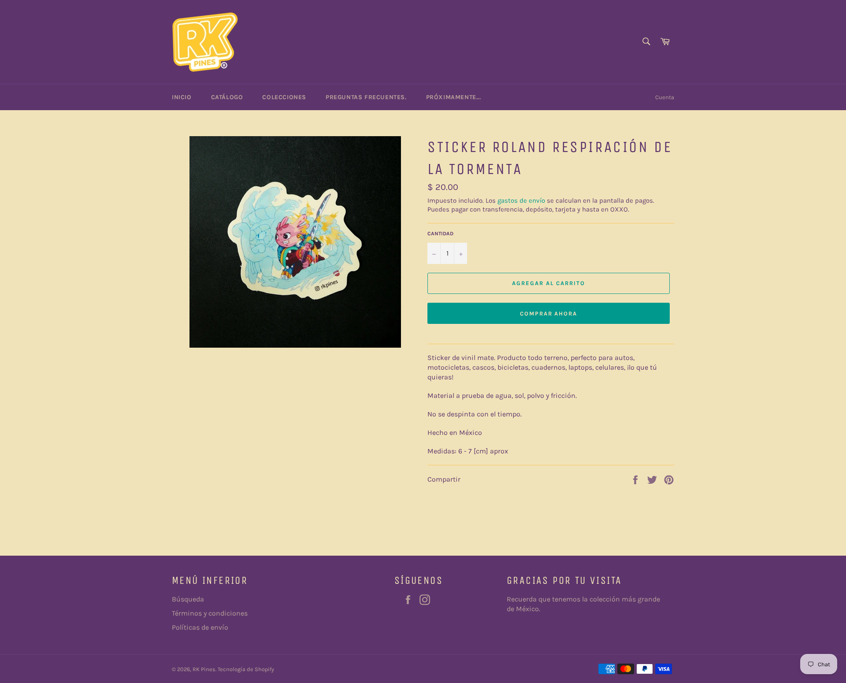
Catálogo (227, 97)
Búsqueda (188, 599)
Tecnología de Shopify (246, 669)
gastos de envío (521, 200)
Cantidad (440, 233)
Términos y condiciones (210, 613)
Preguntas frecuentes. (366, 97)
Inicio (182, 97)
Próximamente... (453, 97)
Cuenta (664, 97)
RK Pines (204, 669)
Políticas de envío (200, 627)
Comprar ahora (548, 313)
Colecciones (284, 97)
